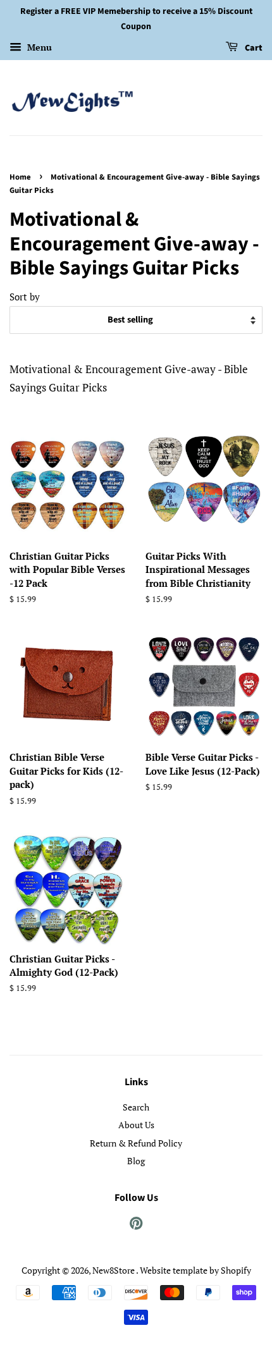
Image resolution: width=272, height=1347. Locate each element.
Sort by (24, 296)
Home (20, 177)
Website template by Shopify (195, 1270)
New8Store (114, 1270)
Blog (136, 1161)
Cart (253, 48)
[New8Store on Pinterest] (136, 1225)
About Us (136, 1125)
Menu (38, 47)
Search (136, 1107)
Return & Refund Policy (136, 1143)
